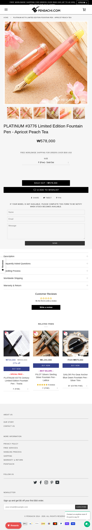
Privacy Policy (11, 444)
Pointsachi (9, 464)
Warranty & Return (13, 460)
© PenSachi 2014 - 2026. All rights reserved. (46, 516)
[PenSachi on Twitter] (35, 483)
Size (46, 158)
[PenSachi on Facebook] (41, 483)
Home (6, 17)
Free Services (11, 448)
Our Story (9, 422)
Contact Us (9, 426)
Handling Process (13, 452)
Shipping (8, 456)
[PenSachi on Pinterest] (52, 483)
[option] (46, 63)
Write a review (46, 307)
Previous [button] (8, 63)
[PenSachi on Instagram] (46, 483)
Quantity (46, 170)
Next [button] (84, 63)
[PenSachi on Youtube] (57, 483)
